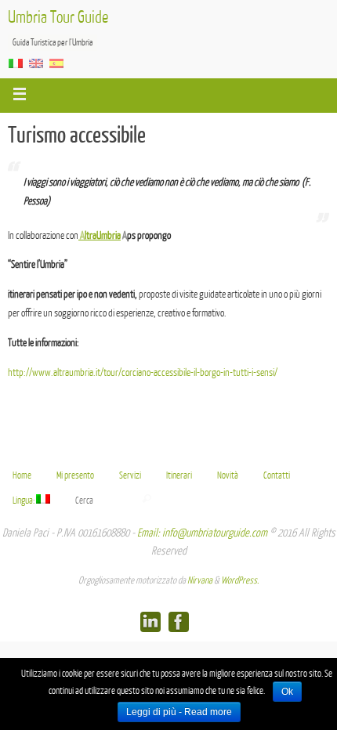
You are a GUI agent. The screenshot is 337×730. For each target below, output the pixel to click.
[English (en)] (36, 62)
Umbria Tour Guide (58, 18)
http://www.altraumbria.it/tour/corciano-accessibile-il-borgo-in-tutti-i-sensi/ (142, 372)
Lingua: (24, 500)
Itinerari (179, 475)
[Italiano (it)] (16, 62)
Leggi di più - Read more (179, 712)
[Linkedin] (150, 622)
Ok (287, 691)
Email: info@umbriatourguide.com (202, 533)
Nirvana (199, 580)
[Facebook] (178, 622)
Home (22, 475)
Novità (227, 475)
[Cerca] (147, 498)
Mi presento (75, 475)
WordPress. (240, 580)
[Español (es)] (56, 62)
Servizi (130, 475)
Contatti (276, 475)
